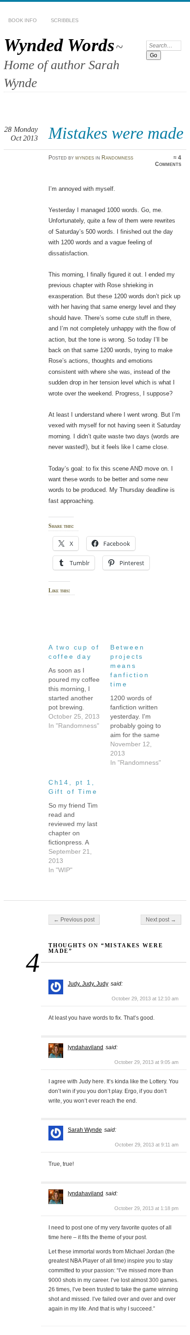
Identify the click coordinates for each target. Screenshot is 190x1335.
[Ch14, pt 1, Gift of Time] (79, 823)
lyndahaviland (85, 1047)
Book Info (22, 20)
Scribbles (64, 20)
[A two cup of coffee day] (79, 684)
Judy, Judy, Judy (88, 984)
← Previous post (74, 919)
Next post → (161, 919)
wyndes (84, 157)
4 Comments (168, 160)
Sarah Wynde (85, 1130)
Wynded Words (59, 45)
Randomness (117, 157)
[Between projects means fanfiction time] (141, 702)
